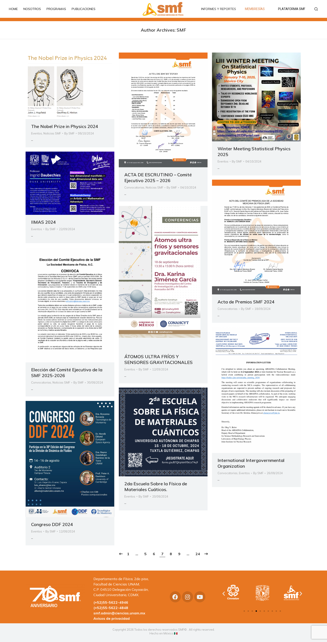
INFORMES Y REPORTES (218, 9)
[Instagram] (187, 596)
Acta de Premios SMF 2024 (246, 302)
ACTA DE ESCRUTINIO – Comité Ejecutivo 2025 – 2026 (158, 177)
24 (198, 554)
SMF (181, 30)
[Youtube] (199, 596)
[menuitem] (15, 9)
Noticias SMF (52, 133)
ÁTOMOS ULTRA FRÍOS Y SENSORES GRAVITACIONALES (158, 359)
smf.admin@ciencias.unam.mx (119, 613)
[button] (244, 611)
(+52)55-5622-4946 (110, 602)
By (69, 133)
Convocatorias (134, 187)
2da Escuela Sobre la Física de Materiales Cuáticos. (155, 486)
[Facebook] (175, 596)
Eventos (36, 133)
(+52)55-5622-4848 (110, 607)
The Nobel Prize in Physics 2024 (64, 126)
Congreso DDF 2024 (52, 524)
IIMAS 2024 (43, 222)
